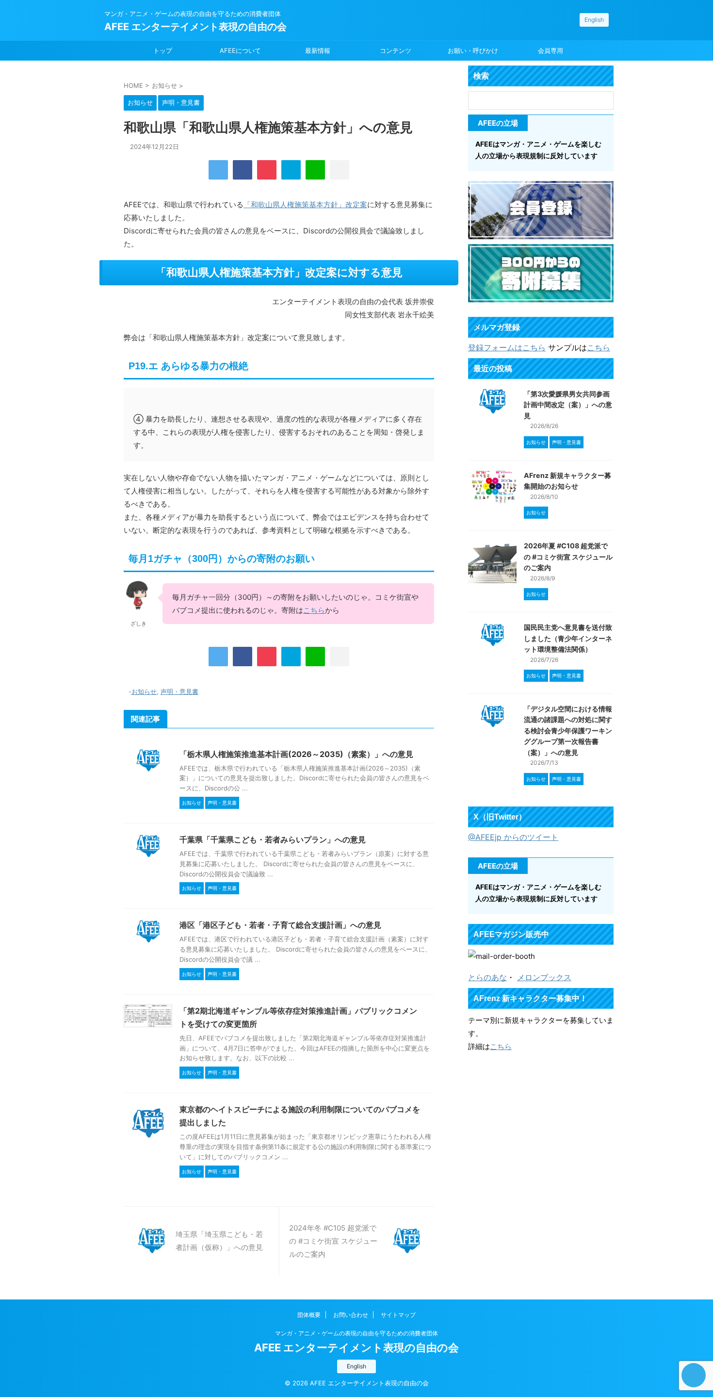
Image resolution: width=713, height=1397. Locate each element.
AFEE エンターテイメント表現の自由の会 (195, 27)
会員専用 (550, 50)
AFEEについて (240, 50)
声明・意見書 (179, 691)
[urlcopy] (339, 170)
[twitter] (218, 170)
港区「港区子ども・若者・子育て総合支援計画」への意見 (280, 925)
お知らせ (144, 691)
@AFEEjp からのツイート (513, 837)
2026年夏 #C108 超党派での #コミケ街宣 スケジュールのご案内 (568, 557)
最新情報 (317, 50)
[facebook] (242, 170)
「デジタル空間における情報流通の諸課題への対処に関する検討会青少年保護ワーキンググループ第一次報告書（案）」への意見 (568, 730)
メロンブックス (544, 977)
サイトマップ (398, 1314)
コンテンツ (395, 50)
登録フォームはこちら (507, 347)
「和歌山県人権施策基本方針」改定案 (305, 204)
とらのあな (487, 977)
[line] (315, 170)
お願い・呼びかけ (473, 50)
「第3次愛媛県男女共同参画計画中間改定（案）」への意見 (568, 405)
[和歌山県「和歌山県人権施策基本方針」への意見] (291, 170)
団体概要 (309, 1314)
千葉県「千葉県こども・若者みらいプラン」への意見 (272, 839)
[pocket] (266, 170)
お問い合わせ (350, 1314)
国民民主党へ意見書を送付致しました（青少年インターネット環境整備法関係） (568, 638)
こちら (314, 610)
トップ (162, 50)
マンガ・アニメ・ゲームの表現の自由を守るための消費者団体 (356, 1333)
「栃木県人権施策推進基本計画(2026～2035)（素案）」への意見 (296, 754)
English (594, 19)
